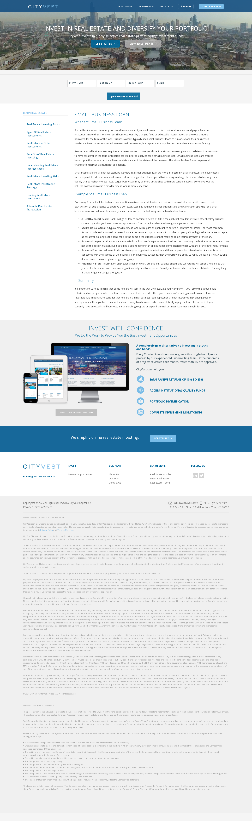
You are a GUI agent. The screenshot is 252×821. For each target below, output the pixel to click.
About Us (114, 474)
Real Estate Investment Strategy (41, 185)
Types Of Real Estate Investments (39, 133)
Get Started (104, 43)
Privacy (27, 507)
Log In (187, 6)
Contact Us (166, 6)
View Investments (142, 43)
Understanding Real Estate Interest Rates (42, 166)
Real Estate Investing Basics (43, 124)
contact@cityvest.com (185, 502)
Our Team (114, 478)
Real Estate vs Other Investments (39, 144)
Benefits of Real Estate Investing (40, 155)
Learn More (145, 6)
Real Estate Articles (160, 474)
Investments (125, 6)
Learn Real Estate (35, 112)
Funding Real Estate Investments (38, 196)
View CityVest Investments (75, 412)
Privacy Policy (46, 530)
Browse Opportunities (80, 474)
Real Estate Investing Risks (43, 176)
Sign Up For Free (211, 6)
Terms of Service (42, 507)
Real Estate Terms (160, 482)
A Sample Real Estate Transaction (39, 207)
